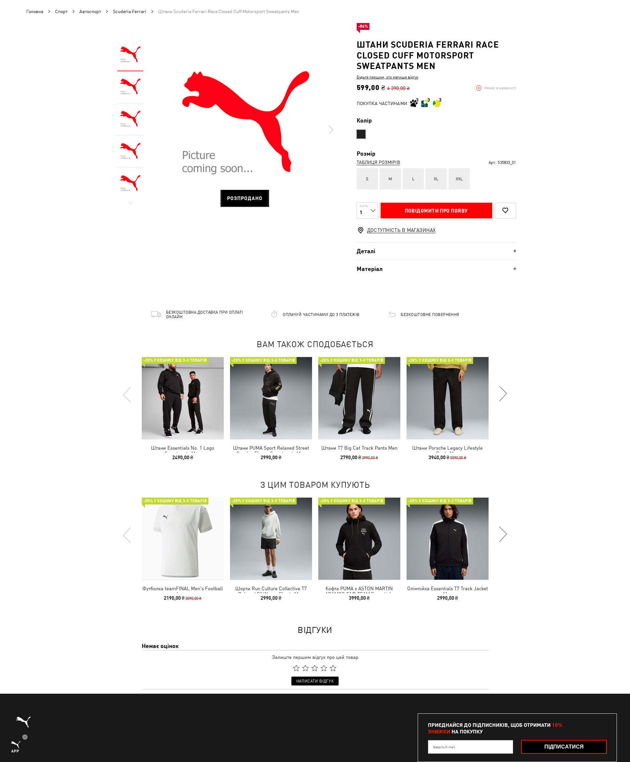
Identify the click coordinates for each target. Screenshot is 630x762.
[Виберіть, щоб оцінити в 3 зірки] (314, 668)
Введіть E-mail (444, 747)
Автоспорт (90, 11)
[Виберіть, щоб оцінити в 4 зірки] (324, 668)
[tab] (436, 251)
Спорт (61, 11)
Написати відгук (315, 681)
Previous (127, 394)
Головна (34, 11)
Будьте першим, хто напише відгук (387, 77)
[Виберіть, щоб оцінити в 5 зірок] (333, 668)
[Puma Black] (361, 134)
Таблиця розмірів (378, 162)
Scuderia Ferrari (129, 11)
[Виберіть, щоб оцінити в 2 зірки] (305, 668)
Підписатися (564, 747)
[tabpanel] (245, 129)
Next (331, 130)
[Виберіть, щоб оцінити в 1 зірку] (296, 668)
